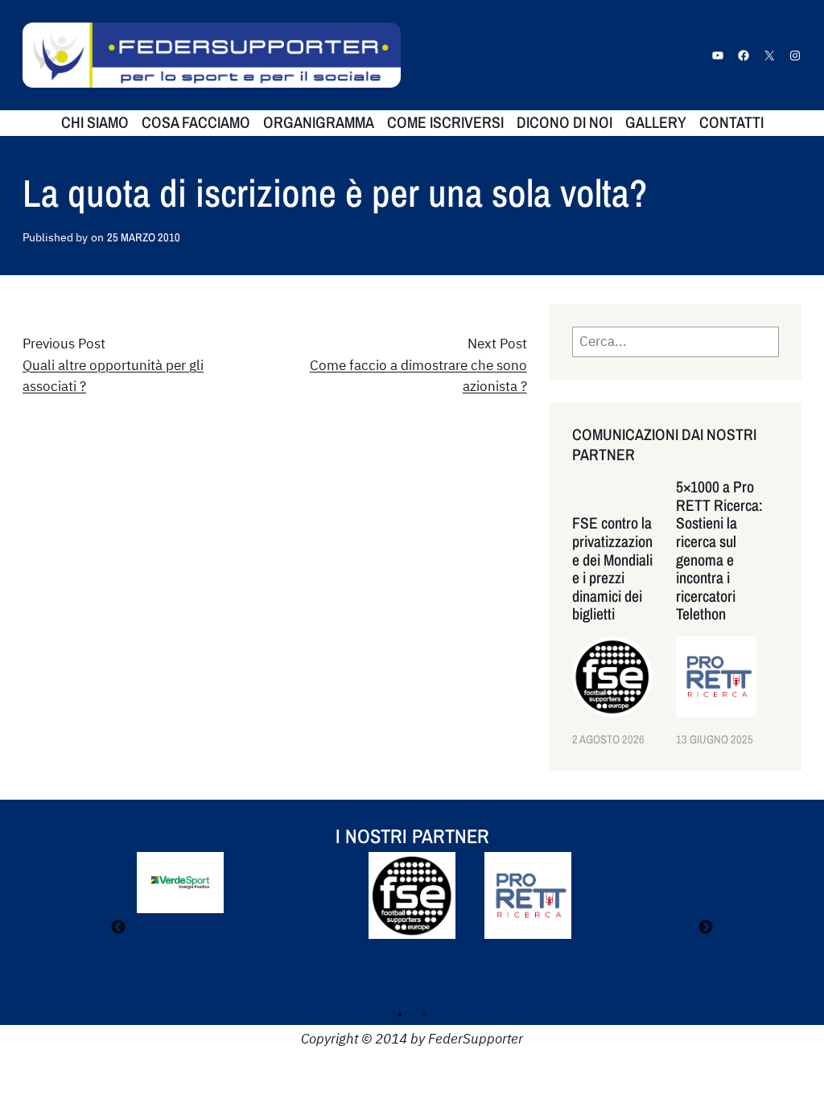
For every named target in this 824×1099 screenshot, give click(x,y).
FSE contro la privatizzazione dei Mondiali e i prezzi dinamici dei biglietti (612, 568)
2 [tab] (424, 1014)
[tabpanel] (412, 906)
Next (706, 928)
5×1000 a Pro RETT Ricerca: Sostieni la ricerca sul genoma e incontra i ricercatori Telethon (719, 551)
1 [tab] (400, 1014)
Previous (118, 928)
